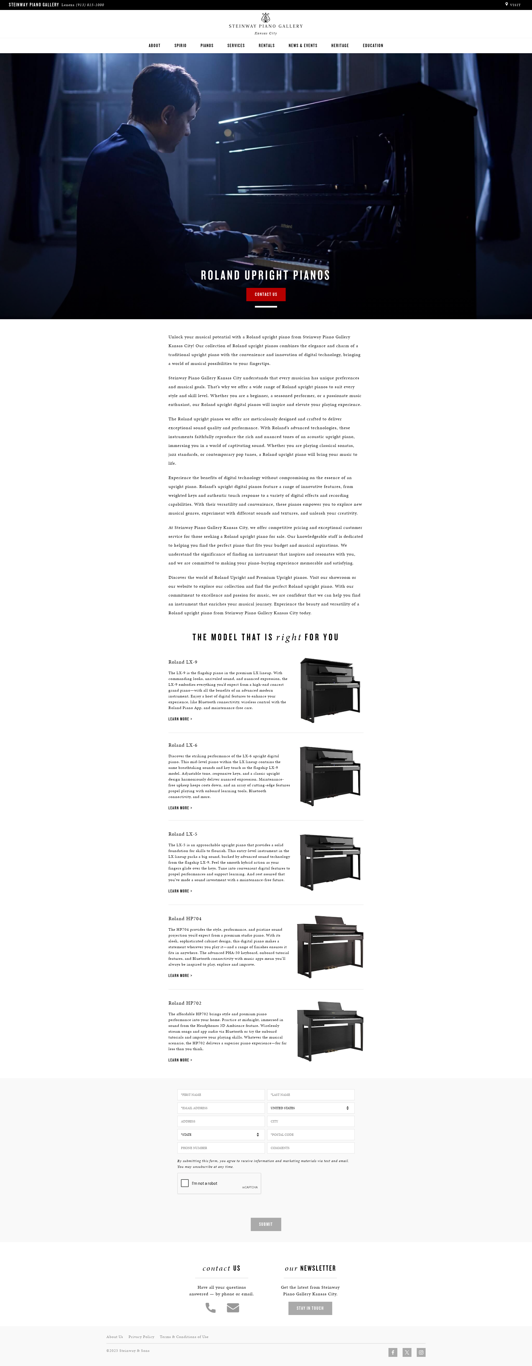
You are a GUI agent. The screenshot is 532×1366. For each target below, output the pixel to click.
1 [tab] (266, 307)
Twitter (407, 1352)
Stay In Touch (310, 1308)
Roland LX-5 (183, 833)
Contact (233, 1308)
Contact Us (266, 294)
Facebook (392, 1352)
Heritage (340, 45)
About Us (114, 1336)
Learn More (178, 719)
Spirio (181, 45)
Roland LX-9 (183, 661)
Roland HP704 (185, 918)
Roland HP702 (185, 1002)
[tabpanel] (266, 186)
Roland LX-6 (183, 744)
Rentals (267, 45)
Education (373, 45)
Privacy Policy (141, 1336)
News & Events (303, 45)
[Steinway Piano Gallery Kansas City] (266, 20)
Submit (266, 1224)
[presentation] (219, 1183)
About (155, 45)
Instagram (421, 1352)
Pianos (207, 45)
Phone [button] (210, 1308)
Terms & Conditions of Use (184, 1336)
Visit (515, 5)
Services (236, 45)
